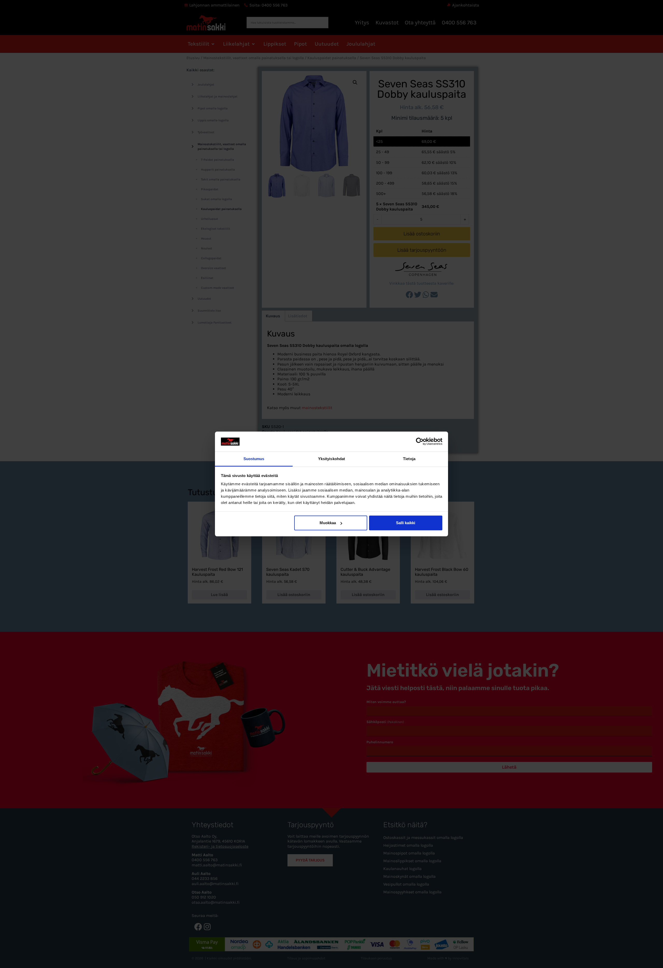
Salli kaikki (405, 523)
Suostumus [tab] (253, 459)
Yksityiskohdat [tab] (331, 459)
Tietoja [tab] (409, 459)
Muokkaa (328, 523)
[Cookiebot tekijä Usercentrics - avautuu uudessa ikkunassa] (419, 441)
